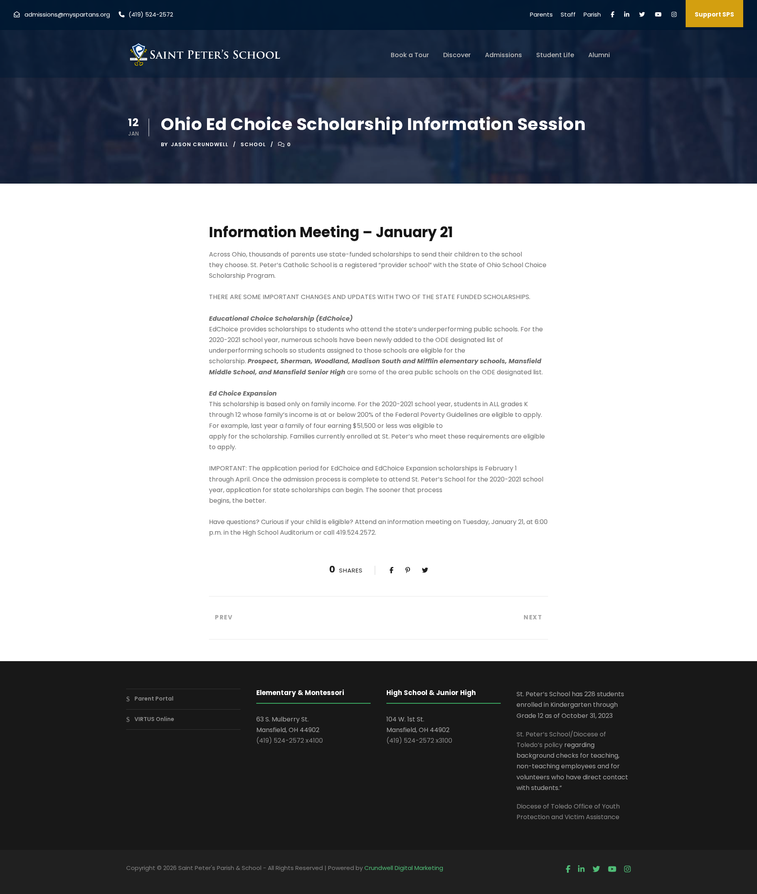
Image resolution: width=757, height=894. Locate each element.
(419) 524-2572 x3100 (419, 740)
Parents (541, 14)
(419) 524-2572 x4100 (289, 740)
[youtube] (658, 14)
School (253, 144)
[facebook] (612, 14)
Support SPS (714, 14)
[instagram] (674, 14)
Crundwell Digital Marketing (403, 868)
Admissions (503, 54)
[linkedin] (626, 14)
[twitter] (642, 14)
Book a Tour (410, 54)
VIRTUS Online (154, 719)
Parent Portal (153, 699)
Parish (592, 14)
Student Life (555, 54)
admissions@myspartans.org (67, 14)
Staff (568, 14)
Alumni (599, 54)
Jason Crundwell (199, 144)
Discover (457, 54)
